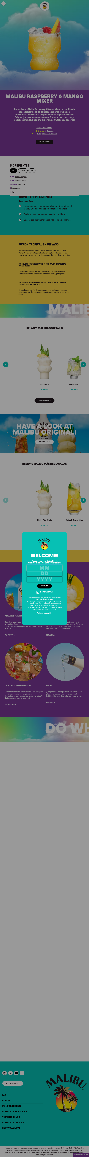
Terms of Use (58, 602)
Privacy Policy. (34, 604)
